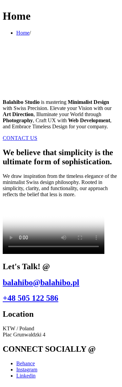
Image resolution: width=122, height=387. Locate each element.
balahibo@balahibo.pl (41, 282)
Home (22, 33)
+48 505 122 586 (30, 298)
